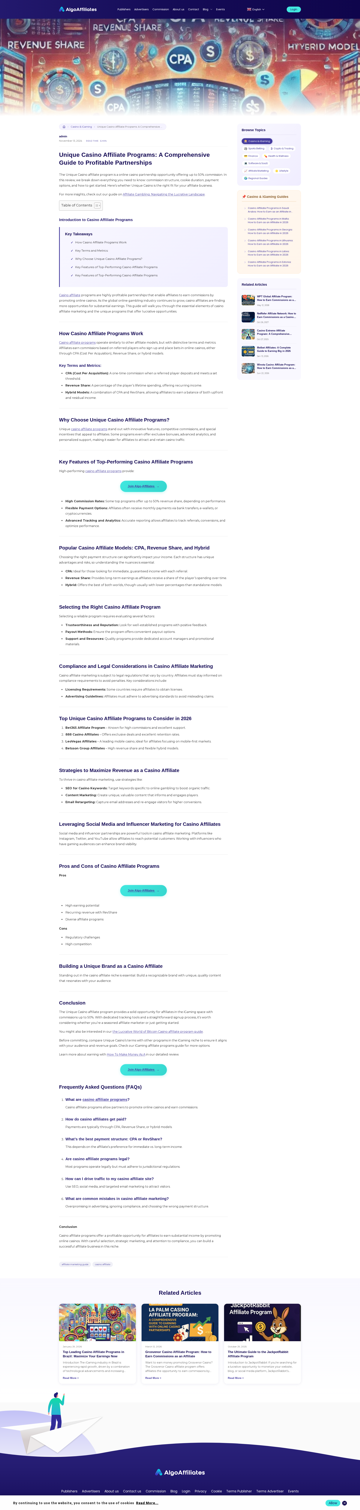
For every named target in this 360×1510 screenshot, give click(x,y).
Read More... (147, 1503)
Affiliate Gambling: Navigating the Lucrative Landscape (164, 194)
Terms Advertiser (270, 1491)
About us (178, 9)
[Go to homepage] (180, 1472)
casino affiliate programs (89, 429)
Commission (160, 9)
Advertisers (141, 9)
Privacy (201, 1491)
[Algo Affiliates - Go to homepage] (78, 9)
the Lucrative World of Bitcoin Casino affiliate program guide (157, 1031)
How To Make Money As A (126, 1054)
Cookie (216, 1491)
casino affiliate (102, 1264)
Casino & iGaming (81, 127)
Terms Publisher (239, 1491)
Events (220, 9)
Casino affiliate (69, 295)
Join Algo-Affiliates (143, 486)
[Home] (64, 126)
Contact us (132, 1491)
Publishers (124, 9)
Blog (205, 9)
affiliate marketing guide (75, 1264)
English (256, 9)
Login (293, 9)
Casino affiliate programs (77, 342)
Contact (193, 9)
